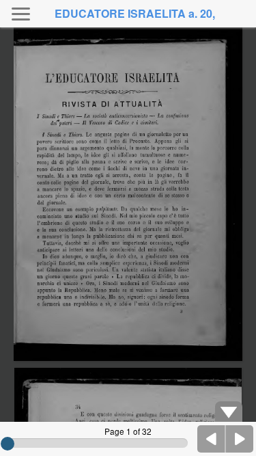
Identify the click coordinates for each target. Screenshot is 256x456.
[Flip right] (239, 439)
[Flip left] (211, 439)
